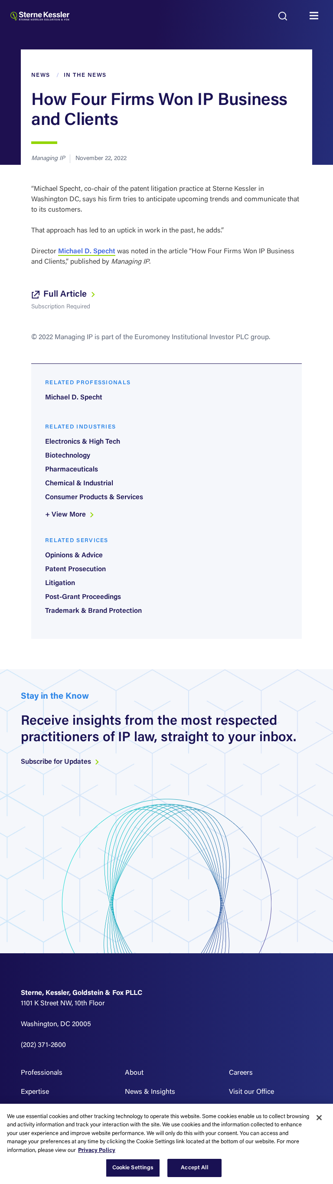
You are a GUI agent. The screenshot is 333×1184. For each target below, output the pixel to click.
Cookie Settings (133, 1168)
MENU (316, 16)
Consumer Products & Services (94, 497)
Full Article (66, 294)
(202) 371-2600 (43, 1045)
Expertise (35, 1092)
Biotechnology (67, 455)
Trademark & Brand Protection (93, 611)
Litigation (60, 583)
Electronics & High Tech (82, 441)
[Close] (319, 1117)
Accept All (194, 1168)
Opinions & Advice (74, 555)
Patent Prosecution (75, 569)
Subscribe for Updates (57, 762)
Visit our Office (251, 1092)
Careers (241, 1073)
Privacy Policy (96, 1150)
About (134, 1073)
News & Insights (150, 1092)
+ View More (66, 514)
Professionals (41, 1073)
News (40, 75)
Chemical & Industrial (79, 483)
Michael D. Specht (86, 251)
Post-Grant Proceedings (83, 597)
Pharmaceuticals (71, 469)
